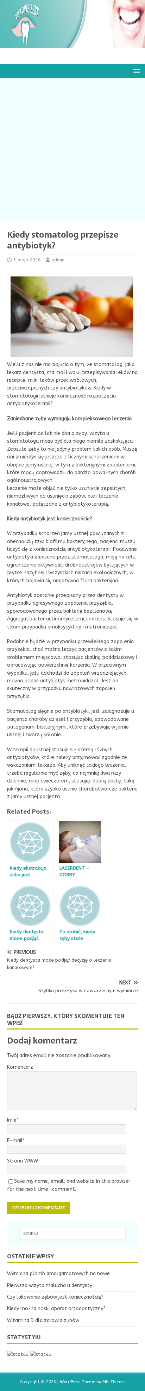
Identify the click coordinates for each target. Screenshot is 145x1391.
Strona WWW (22, 1161)
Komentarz (20, 1067)
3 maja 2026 (27, 259)
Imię (12, 1120)
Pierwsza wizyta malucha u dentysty (49, 1285)
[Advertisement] (72, 150)
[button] (135, 70)
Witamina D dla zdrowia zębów (43, 1320)
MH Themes (113, 1381)
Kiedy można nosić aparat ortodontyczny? (56, 1309)
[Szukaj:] (73, 1233)
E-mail (15, 1141)
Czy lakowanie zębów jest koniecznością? (55, 1297)
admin (57, 259)
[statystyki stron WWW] (18, 1354)
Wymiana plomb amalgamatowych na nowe (58, 1274)
